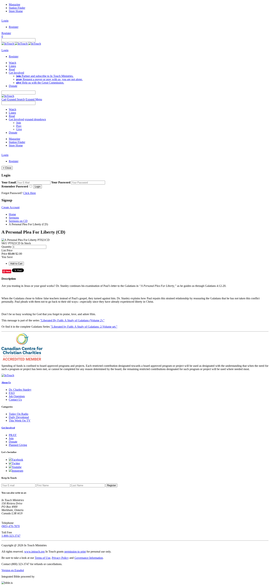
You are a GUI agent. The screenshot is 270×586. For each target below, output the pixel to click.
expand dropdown (35, 119)
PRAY (13, 435)
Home (12, 214)
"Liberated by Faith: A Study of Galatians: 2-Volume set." (84, 326)
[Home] (21, 43)
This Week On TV (19, 420)
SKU (4, 243)
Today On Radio (18, 413)
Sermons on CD (18, 221)
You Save (7, 257)
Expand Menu (34, 99)
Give (19, 129)
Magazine (14, 4)
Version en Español (12, 570)
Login (4, 20)
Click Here (29, 193)
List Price (6, 250)
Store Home (16, 11)
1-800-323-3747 (10, 535)
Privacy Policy (60, 557)
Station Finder (17, 7)
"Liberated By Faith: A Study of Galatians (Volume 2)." (72, 320)
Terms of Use (42, 557)
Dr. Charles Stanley (20, 389)
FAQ (12, 393)
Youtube (16, 467)
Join (18, 122)
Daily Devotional (19, 417)
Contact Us (15, 399)
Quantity (6, 246)
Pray (18, 126)
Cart (3, 99)
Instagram (17, 470)
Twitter (16, 463)
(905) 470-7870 (10, 526)
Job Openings (17, 396)
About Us (6, 382)
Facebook (17, 459)
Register (13, 26)
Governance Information (88, 557)
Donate (13, 441)
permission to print (75, 551)
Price (4, 253)
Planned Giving (18, 445)
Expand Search (16, 99)
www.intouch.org (34, 551)
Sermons (14, 217)
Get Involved (8, 427)
